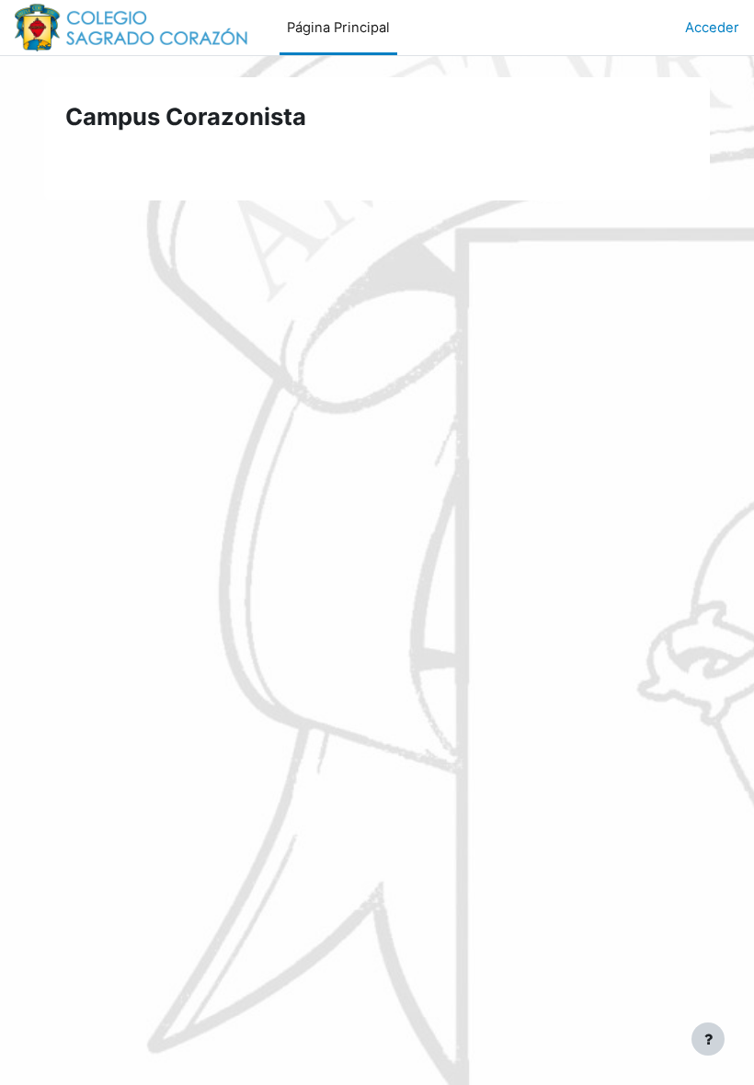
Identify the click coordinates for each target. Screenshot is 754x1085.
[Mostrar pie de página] (708, 1039)
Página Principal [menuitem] (338, 27)
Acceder (712, 27)
